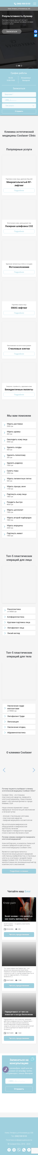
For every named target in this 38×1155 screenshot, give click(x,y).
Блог (28, 891)
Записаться (11, 31)
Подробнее (19, 173)
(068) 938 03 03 (23, 4)
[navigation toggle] (34, 4)
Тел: (19, 1136)
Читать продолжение (19, 934)
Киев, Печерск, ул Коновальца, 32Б (19, 8)
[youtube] (29, 1150)
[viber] (19, 1150)
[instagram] (14, 1150)
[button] (17, 65)
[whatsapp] (24, 1150)
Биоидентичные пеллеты (19, 389)
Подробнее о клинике (19, 871)
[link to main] (7, 4)
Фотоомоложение (19, 267)
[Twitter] (36, 35)
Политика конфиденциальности (19, 1140)
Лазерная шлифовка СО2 (19, 226)
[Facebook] (36, 31)
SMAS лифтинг (19, 307)
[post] (19, 954)
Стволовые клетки (19, 348)
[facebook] (9, 1150)
